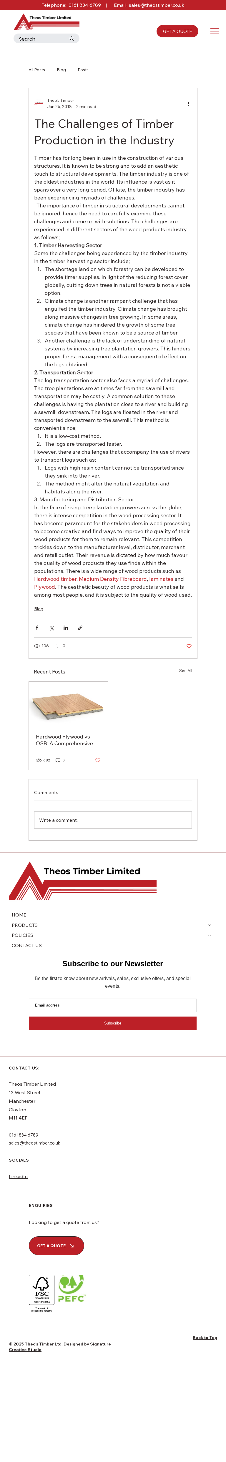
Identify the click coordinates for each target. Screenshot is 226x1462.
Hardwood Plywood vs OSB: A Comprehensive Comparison (64, 740)
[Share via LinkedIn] (66, 628)
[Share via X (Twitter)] (51, 628)
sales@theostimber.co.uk (156, 5)
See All (185, 670)
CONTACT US (27, 945)
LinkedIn (18, 1176)
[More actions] (188, 103)
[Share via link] (80, 628)
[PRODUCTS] (209, 925)
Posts (83, 69)
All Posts (37, 69)
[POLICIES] (209, 935)
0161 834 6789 (85, 5)
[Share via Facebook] (37, 628)
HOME (19, 915)
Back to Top (205, 1337)
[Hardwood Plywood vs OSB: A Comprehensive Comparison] (68, 704)
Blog (61, 69)
